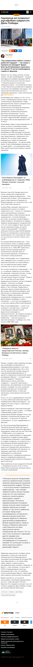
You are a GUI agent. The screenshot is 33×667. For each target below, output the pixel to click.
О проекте (4, 632)
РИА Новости (8, 95)
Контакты (9, 632)
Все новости (5, 617)
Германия (12, 591)
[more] (30, 187)
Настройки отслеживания (8, 647)
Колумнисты (5, 591)
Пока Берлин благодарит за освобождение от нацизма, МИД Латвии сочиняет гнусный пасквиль (16, 180)
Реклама (3, 645)
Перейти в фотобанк (20, 47)
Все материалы (9, 56)
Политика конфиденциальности (9, 636)
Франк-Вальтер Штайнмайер (8, 595)
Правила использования (7, 634)
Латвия (17, 617)
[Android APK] (6, 652)
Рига (12, 617)
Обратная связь (10, 645)
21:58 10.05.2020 (5, 26)
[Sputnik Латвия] (5, 13)
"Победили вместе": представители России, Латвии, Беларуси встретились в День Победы (15, 351)
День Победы (19, 591)
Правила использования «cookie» (10, 639)
